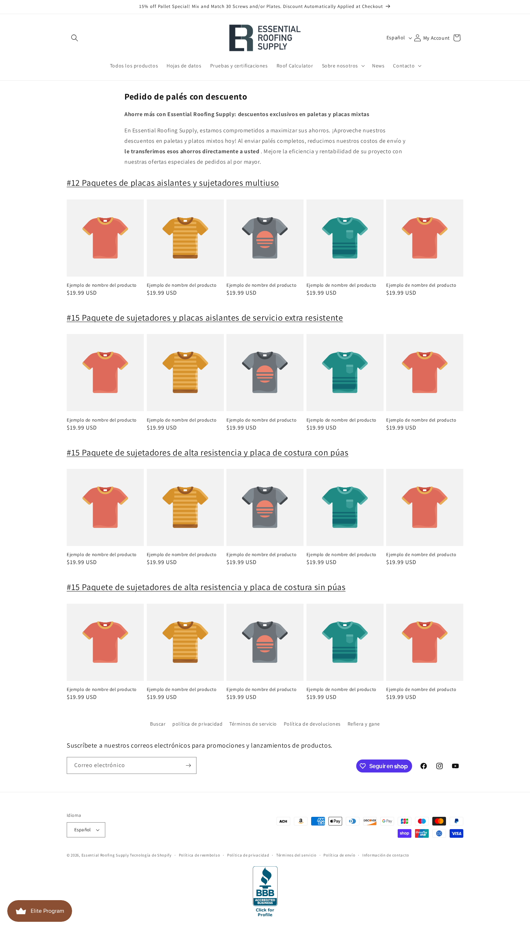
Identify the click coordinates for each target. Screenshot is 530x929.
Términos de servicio (253, 724)
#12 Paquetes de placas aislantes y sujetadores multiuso (173, 182)
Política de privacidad (248, 855)
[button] (75, 38)
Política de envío (339, 855)
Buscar (158, 724)
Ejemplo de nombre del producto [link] (102, 285)
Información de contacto (385, 855)
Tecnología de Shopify (151, 855)
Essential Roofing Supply (105, 855)
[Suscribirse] (188, 765)
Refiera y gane (364, 724)
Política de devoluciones (312, 724)
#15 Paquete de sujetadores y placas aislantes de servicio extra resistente (205, 317)
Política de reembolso (199, 855)
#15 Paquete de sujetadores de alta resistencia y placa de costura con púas (207, 452)
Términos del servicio (296, 855)
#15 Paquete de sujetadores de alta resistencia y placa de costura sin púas (206, 587)
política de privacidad (197, 724)
